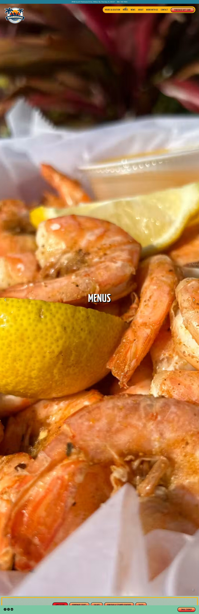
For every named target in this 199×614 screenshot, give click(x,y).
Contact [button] (164, 10)
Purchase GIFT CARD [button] (182, 10)
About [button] (141, 10)
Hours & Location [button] (112, 10)
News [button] (133, 10)
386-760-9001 (122, 2)
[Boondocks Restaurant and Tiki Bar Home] (16, 15)
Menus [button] (125, 10)
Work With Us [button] (152, 10)
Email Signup (186, 610)
